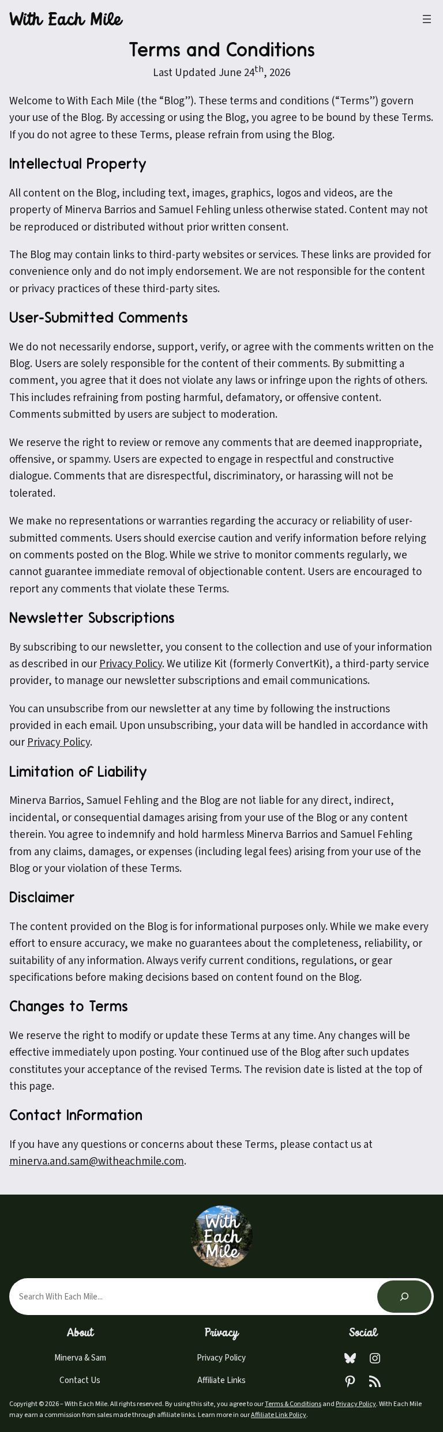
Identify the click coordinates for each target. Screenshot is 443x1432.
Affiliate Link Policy (278, 1415)
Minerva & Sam (80, 1358)
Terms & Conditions (293, 1404)
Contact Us (79, 1380)
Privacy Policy (58, 742)
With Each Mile (65, 21)
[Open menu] (427, 19)
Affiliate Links (221, 1380)
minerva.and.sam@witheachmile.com (96, 1161)
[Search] (404, 1296)
